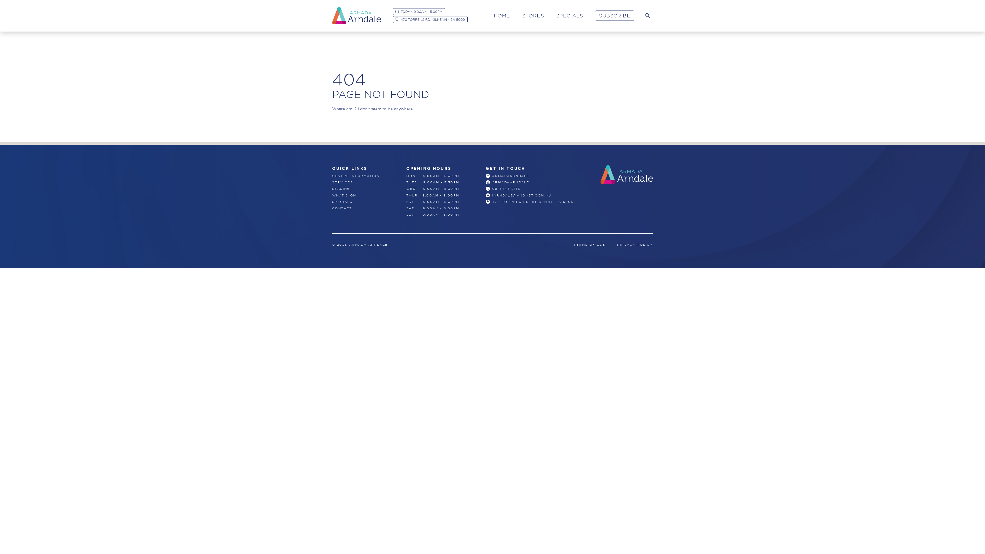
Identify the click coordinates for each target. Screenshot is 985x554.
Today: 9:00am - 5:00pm (421, 11)
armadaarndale (510, 175)
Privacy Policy (635, 244)
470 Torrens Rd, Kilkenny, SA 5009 (433, 19)
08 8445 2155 (506, 188)
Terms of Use (589, 244)
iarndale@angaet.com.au (521, 195)
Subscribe (614, 15)
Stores (533, 15)
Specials (569, 15)
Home (502, 15)
